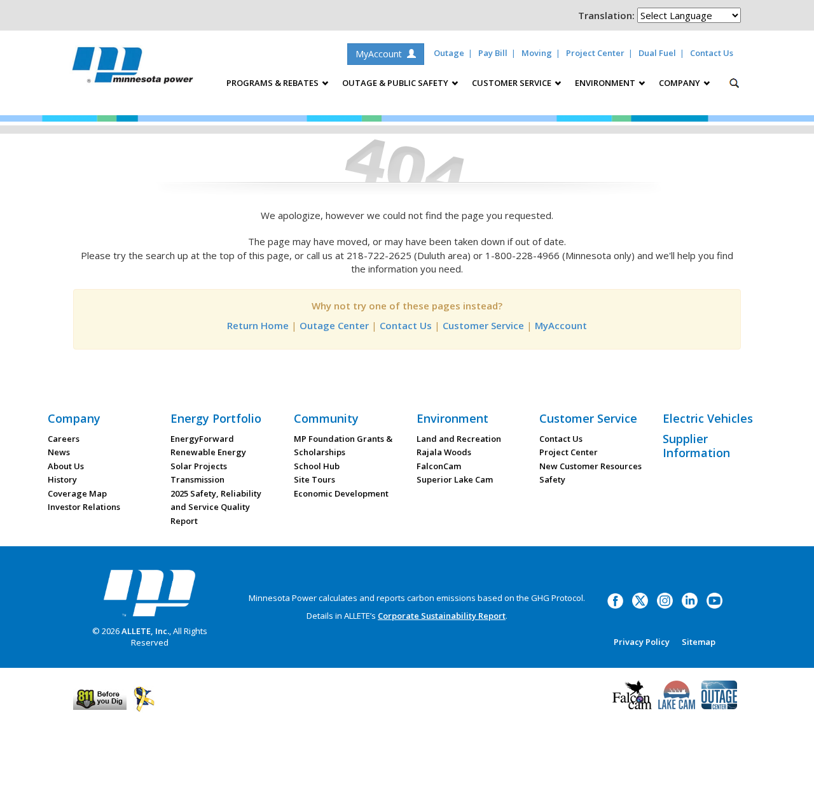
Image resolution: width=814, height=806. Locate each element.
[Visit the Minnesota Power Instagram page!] (665, 599)
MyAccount (381, 54)
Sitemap (698, 641)
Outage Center (334, 325)
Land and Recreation (459, 438)
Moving (536, 53)
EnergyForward (202, 438)
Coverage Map (77, 493)
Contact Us (711, 53)
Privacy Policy (642, 641)
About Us (66, 466)
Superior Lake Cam (455, 479)
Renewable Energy (208, 452)
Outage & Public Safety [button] (396, 82)
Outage (449, 53)
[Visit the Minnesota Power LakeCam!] (676, 693)
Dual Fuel (657, 53)
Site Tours (314, 479)
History (62, 479)
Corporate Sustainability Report (442, 615)
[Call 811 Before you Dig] (100, 698)
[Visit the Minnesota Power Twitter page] (640, 599)
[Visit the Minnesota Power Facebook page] (615, 599)
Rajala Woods (444, 452)
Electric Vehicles (708, 418)
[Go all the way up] (790, 782)
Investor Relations (84, 507)
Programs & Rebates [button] (273, 82)
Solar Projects (198, 466)
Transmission (197, 479)
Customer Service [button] (512, 82)
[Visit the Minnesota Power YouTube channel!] (714, 599)
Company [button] (680, 82)
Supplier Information (696, 445)
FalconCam (439, 466)
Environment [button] (606, 82)
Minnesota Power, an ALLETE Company (133, 68)
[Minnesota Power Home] (149, 592)
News (59, 452)
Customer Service (483, 325)
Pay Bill (492, 53)
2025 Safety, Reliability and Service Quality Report (215, 507)
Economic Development (341, 493)
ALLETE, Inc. (145, 631)
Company (74, 418)
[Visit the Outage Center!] (719, 693)
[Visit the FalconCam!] (632, 693)
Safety (552, 479)
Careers (63, 438)
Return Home (258, 325)
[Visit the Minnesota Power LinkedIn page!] (690, 599)
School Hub (317, 466)
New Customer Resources (590, 466)
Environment (452, 418)
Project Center (595, 53)
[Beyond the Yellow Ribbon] (144, 698)
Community (326, 418)
